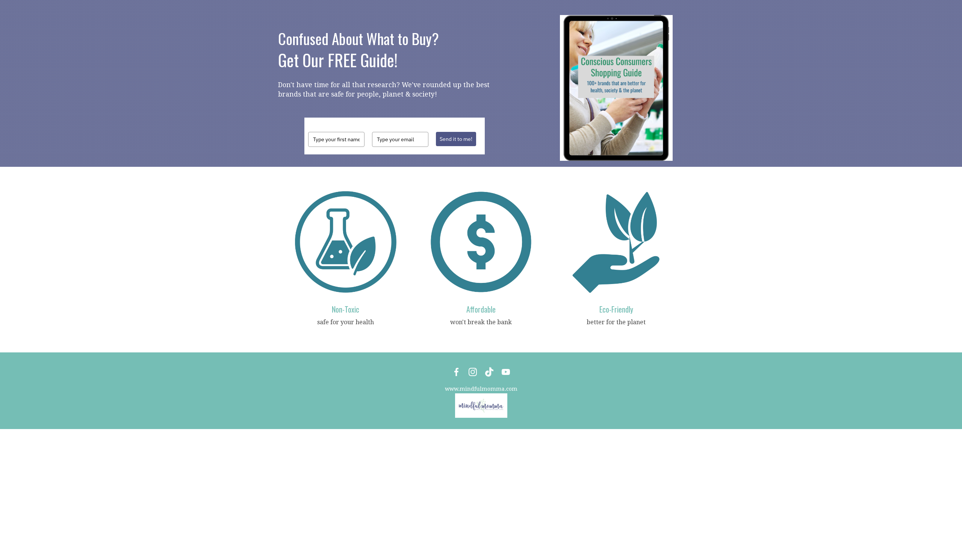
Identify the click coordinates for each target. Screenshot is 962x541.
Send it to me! (456, 139)
